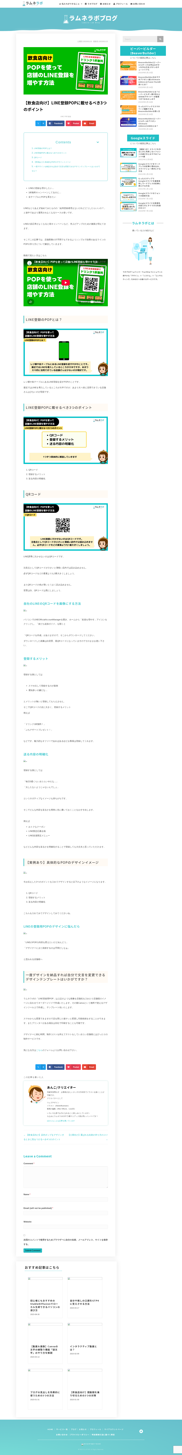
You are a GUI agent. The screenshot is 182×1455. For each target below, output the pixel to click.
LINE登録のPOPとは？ (43, 148)
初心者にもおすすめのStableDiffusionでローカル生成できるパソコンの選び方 (45, 1305)
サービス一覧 (62, 1429)
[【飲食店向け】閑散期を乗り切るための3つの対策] (85, 1378)
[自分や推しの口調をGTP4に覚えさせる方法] (85, 1287)
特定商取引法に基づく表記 (103, 1434)
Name (27, 1194)
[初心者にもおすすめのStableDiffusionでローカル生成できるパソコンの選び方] (45, 1287)
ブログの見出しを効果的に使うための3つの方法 (45, 1394)
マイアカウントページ (113, 1429)
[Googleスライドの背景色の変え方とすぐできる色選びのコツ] (140, 208)
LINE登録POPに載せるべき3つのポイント (50, 153)
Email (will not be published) (38, 1208)
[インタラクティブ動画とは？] (85, 1332)
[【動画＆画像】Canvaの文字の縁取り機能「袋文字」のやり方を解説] (45, 1332)
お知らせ (82, 1429)
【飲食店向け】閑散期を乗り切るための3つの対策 (85, 1394)
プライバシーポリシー (79, 1434)
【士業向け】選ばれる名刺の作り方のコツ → (88, 1137)
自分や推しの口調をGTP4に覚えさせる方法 (84, 1302)
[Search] (160, 39)
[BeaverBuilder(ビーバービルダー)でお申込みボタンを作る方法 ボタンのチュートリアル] (140, 68)
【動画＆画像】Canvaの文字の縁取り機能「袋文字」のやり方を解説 (44, 1349)
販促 (69, 116)
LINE (62, 116)
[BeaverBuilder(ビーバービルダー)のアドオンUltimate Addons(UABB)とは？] (140, 125)
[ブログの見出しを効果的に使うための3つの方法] (45, 1378)
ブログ (74, 1429)
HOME (50, 1429)
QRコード (38, 157)
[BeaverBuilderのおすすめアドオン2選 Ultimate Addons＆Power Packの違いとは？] (140, 83)
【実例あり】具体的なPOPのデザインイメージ (52, 162)
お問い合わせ (62, 1434)
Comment (29, 1163)
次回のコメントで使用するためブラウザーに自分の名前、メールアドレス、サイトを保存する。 (66, 1242)
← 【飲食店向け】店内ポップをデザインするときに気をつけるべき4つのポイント (44, 1137)
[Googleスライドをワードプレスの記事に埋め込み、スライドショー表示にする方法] (140, 170)
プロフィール (95, 1429)
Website (27, 1222)
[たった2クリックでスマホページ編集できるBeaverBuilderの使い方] (140, 111)
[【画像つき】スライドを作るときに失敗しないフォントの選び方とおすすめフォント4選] (140, 155)
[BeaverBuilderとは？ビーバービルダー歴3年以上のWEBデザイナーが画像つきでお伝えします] (140, 98)
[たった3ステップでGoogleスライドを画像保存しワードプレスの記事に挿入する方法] (140, 184)
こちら (39, 1050)
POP (66, 116)
